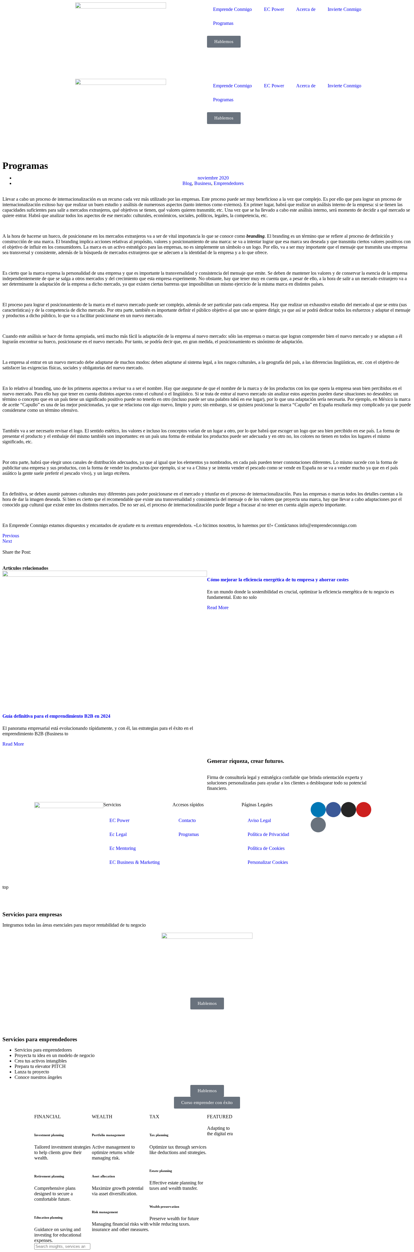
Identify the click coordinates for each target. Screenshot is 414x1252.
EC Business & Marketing (134, 862)
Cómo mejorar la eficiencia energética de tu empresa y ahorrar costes (278, 579)
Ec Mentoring (122, 848)
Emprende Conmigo (232, 9)
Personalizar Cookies (268, 862)
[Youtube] (363, 809)
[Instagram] (348, 809)
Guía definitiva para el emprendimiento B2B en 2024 (56, 716)
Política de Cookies (266, 848)
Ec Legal (118, 834)
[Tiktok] (318, 824)
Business (202, 183)
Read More (13, 744)
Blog (187, 183)
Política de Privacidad (268, 834)
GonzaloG (79, 876)
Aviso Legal (259, 820)
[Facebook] (333, 809)
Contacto (187, 820)
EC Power (274, 9)
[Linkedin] (318, 809)
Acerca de (306, 9)
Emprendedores (229, 183)
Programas (223, 23)
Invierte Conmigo (344, 9)
